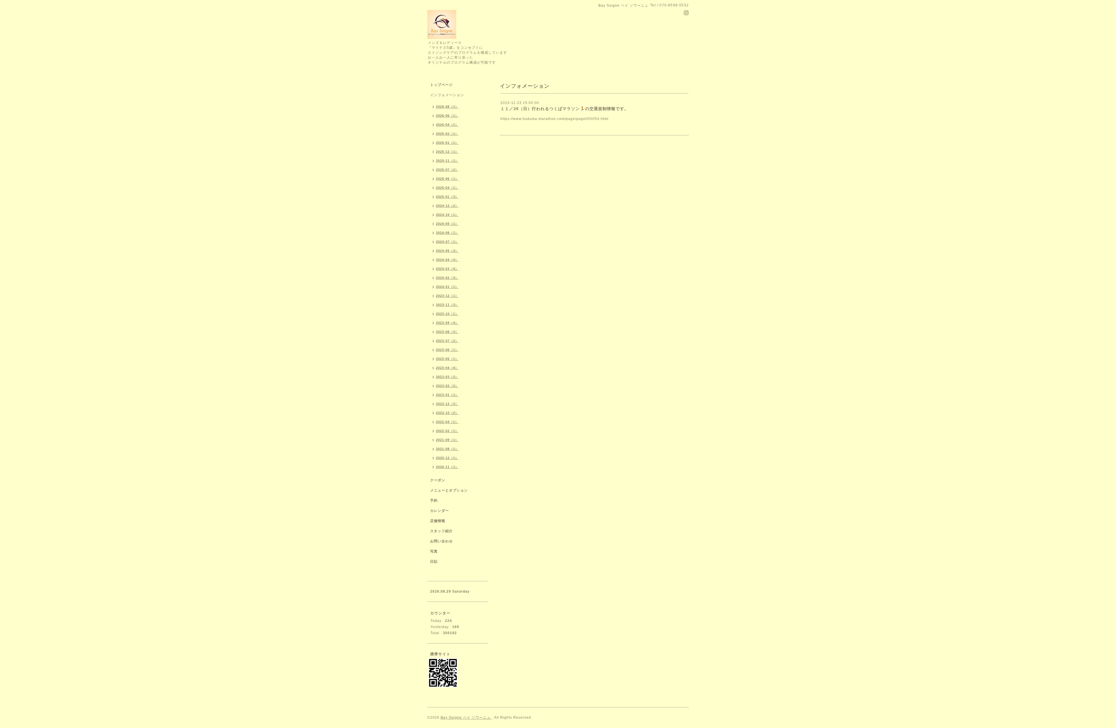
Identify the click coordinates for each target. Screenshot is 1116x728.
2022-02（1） (447, 431)
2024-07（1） (447, 241)
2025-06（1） (447, 178)
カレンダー (439, 511)
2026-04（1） (447, 124)
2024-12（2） (447, 205)
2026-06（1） (447, 115)
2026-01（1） (447, 142)
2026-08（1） (447, 106)
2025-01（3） (447, 196)
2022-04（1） (447, 422)
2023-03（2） (447, 377)
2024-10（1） (447, 214)
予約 (434, 501)
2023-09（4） (447, 322)
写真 (434, 551)
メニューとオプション (449, 490)
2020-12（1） (447, 458)
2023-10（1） (447, 313)
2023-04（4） (447, 368)
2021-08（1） (447, 449)
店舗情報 (437, 521)
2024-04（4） (447, 259)
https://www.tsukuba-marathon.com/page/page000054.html (554, 119)
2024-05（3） (447, 250)
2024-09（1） (447, 223)
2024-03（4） (447, 268)
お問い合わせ (441, 541)
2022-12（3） (447, 404)
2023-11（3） (447, 304)
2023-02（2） (447, 386)
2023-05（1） (447, 359)
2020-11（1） (447, 467)
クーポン (437, 480)
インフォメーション (447, 95)
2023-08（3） (447, 331)
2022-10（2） (447, 413)
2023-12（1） (447, 295)
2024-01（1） (447, 286)
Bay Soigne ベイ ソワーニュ (466, 718)
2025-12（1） (447, 151)
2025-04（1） (447, 187)
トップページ (441, 85)
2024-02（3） (447, 277)
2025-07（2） (447, 169)
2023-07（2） (447, 341)
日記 (434, 562)
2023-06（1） (447, 350)
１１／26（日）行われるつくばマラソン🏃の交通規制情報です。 (564, 108)
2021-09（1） (447, 440)
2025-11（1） (447, 160)
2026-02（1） (447, 133)
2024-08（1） (447, 232)
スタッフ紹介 (441, 531)
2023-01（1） (447, 395)
